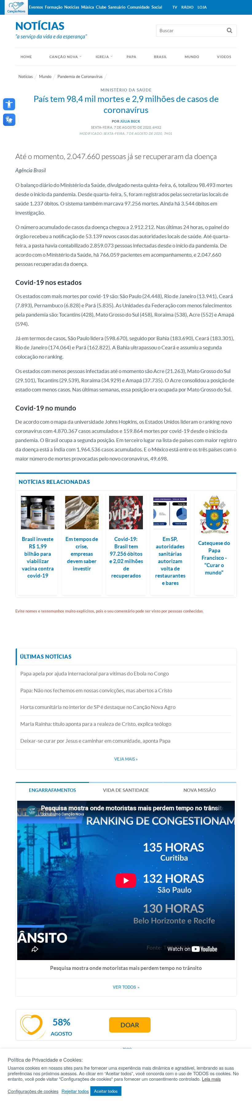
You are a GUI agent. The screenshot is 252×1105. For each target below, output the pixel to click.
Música (87, 7)
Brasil (160, 57)
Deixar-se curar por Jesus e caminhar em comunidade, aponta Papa (95, 741)
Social (157, 7)
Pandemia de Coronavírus (80, 76)
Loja (202, 7)
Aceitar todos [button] (106, 1091)
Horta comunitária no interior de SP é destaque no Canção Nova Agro (97, 707)
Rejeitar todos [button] (75, 1091)
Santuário (116, 7)
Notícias (25, 76)
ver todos (126, 987)
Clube (101, 7)
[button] (9, 104)
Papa (131, 57)
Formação (53, 7)
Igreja (102, 57)
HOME (26, 57)
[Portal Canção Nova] (16, 7)
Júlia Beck (130, 121)
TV (174, 7)
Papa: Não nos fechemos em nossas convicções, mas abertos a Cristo (96, 690)
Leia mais (211, 1079)
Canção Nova (63, 57)
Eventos (36, 7)
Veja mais (126, 759)
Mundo (192, 57)
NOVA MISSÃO (199, 790)
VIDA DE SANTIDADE (126, 790)
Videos (224, 57)
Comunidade (138, 7)
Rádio (187, 7)
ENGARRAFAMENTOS (52, 790)
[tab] (52, 790)
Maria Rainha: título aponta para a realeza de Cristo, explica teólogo (95, 724)
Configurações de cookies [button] (33, 1091)
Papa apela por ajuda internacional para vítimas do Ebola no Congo (94, 673)
